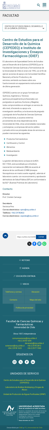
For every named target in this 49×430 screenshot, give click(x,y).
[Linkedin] (33, 362)
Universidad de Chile (34, 428)
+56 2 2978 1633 (15, 348)
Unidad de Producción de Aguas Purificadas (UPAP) (24, 394)
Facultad (11, 15)
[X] (21, 362)
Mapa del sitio (35, 300)
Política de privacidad (24, 308)
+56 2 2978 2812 (34, 346)
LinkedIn (39, 244)
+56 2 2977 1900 (34, 348)
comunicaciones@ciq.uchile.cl (24, 338)
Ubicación (35, 292)
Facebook (34, 244)
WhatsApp (44, 244)
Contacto (13, 300)
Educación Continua (25, 276)
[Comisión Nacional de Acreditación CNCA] (24, 420)
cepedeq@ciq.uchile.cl (29, 216)
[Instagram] (14, 362)
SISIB (21, 428)
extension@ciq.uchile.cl (14, 346)
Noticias (26, 260)
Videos (26, 284)
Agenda (25, 268)
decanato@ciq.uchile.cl (34, 343)
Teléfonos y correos (13, 292)
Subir (5, 235)
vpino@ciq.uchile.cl (28, 210)
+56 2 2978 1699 (24, 341)
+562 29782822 (17, 213)
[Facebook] (27, 362)
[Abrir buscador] (39, 5)
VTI (25, 428)
